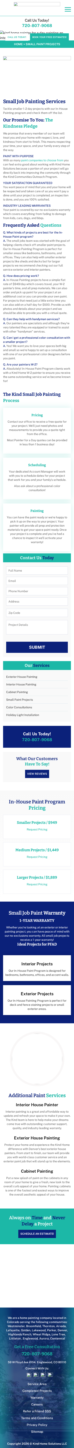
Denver (62, 1330)
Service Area (37, 1384)
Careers (37, 1404)
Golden (25, 1330)
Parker (51, 1330)
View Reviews (37, 773)
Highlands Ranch (19, 1334)
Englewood (30, 1338)
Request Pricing (37, 829)
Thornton (48, 1326)
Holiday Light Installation (22, 715)
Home (18, 44)
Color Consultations (19, 707)
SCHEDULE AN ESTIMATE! (37, 1233)
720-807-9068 (37, 25)
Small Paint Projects (19, 699)
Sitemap (37, 1431)
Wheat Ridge (41, 1334)
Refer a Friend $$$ (37, 1411)
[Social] (22, 1375)
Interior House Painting (21, 684)
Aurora (44, 1338)
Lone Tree (58, 1334)
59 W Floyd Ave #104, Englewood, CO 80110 (37, 1362)
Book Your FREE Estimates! (49, 37)
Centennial (57, 1338)
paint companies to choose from (42, 160)
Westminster (16, 1326)
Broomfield (33, 1326)
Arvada (61, 1326)
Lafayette (13, 1330)
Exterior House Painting (21, 676)
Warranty (37, 1397)
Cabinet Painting (17, 692)
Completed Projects (37, 1391)
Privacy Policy (37, 1425)
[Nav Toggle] (68, 9)
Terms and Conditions (37, 1418)
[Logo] (37, 7)
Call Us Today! (17, 37)
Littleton (15, 1338)
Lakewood (39, 1330)
